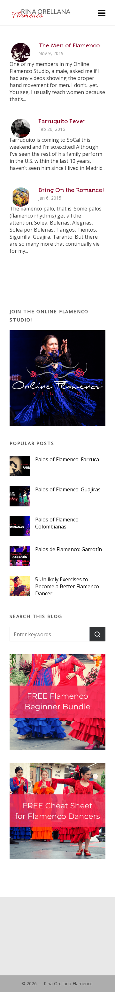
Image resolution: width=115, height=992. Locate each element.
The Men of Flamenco (69, 45)
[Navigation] (101, 13)
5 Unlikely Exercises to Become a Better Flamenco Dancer (67, 586)
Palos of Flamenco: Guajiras (68, 489)
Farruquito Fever (62, 121)
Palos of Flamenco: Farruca (67, 459)
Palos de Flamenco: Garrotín (68, 549)
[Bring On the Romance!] (21, 197)
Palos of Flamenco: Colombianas (57, 523)
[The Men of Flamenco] (21, 52)
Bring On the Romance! (71, 190)
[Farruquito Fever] (21, 128)
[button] (97, 634)
